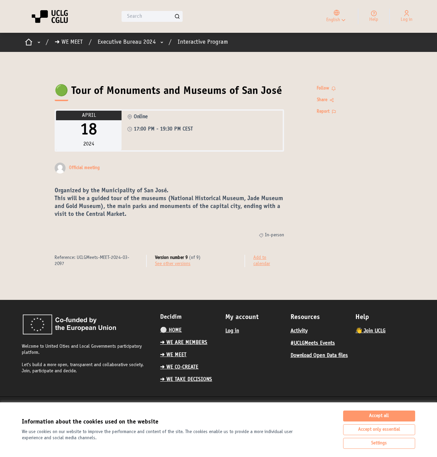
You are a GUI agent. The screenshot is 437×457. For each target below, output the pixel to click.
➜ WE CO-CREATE (179, 367)
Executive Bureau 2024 (127, 42)
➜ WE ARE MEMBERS (183, 342)
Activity (299, 331)
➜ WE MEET (69, 42)
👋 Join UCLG (370, 331)
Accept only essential (379, 429)
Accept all (379, 416)
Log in (232, 331)
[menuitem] (190, 330)
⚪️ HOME (171, 330)
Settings (379, 443)
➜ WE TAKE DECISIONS (186, 379)
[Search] (177, 16)
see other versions (173, 264)
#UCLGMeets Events (313, 343)
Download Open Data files (319, 355)
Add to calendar (261, 260)
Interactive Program (203, 42)
